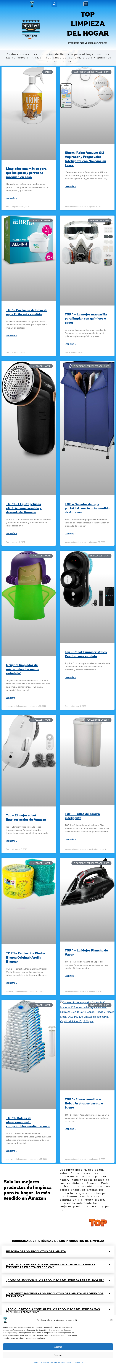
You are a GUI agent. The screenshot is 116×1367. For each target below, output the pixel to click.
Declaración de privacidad (61, 1362)
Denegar (58, 1355)
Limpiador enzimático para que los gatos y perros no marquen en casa (26, 173)
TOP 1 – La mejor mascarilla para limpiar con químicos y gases (86, 318)
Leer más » (11, 198)
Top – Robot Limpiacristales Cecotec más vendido (86, 654)
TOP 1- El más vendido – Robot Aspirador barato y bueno (84, 1103)
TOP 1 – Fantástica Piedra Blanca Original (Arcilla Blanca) (25, 957)
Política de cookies (41, 1362)
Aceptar (58, 1346)
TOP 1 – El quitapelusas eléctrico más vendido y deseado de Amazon (24, 508)
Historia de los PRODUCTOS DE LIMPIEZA (36, 1251)
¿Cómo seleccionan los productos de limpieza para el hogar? (55, 1280)
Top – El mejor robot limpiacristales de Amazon (26, 817)
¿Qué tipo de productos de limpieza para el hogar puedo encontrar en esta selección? (50, 1266)
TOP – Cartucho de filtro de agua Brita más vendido (26, 312)
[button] (111, 1319)
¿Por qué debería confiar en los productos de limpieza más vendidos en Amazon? (53, 1310)
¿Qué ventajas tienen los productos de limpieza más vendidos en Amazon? (54, 1295)
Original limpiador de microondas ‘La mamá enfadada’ (22, 669)
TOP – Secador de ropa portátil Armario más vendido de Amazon (87, 508)
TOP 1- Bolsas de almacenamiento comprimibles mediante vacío (28, 1122)
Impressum (78, 1362)
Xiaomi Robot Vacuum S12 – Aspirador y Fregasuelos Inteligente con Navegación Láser (86, 159)
